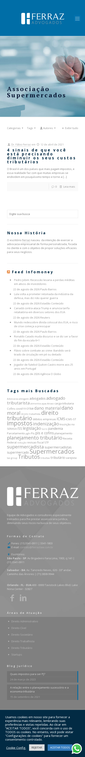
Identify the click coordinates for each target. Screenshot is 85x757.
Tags (30, 128)
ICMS (61, 418)
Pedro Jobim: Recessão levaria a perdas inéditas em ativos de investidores (44, 282)
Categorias (14, 128)
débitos (37, 419)
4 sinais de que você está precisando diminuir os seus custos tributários (41, 156)
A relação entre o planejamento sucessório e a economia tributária (39, 689)
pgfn (28, 433)
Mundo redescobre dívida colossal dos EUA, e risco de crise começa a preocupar (46, 324)
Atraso (50, 403)
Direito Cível (18, 628)
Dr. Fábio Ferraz (21, 144)
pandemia (55, 428)
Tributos (29, 456)
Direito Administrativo (24, 621)
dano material (47, 408)
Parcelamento (16, 433)
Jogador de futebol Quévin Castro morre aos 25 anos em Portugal (43, 366)
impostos (19, 423)
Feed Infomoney (32, 271)
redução (21, 442)
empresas (49, 419)
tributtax (45, 458)
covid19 (21, 408)
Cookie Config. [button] (16, 748)
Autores (48, 128)
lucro (44, 428)
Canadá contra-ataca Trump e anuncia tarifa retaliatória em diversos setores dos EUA (42, 310)
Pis (33, 433)
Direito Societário (22, 634)
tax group (12, 458)
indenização (46, 423)
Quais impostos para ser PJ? (27, 674)
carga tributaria (64, 403)
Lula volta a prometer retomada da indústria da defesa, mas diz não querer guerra (43, 296)
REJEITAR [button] (37, 747)
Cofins (11, 408)
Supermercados (52, 451)
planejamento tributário (34, 437)
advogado (24, 398)
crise (30, 408)
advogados (38, 398)
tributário (58, 457)
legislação (32, 428)
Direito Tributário (21, 648)
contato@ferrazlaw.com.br (36, 547)
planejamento (63, 433)
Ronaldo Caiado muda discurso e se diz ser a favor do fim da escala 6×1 (46, 338)
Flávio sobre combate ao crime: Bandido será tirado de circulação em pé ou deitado (42, 352)
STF (46, 442)
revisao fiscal (35, 442)
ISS (19, 428)
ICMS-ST (71, 419)
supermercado (18, 452)
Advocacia (12, 398)
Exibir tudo (71, 128)
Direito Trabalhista (22, 641)
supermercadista (25, 446)
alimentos (35, 403)
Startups (16, 654)
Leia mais (69, 186)
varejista (71, 458)
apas (44, 403)
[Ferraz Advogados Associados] (42, 18)
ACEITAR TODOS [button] (60, 747)
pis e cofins (44, 432)
